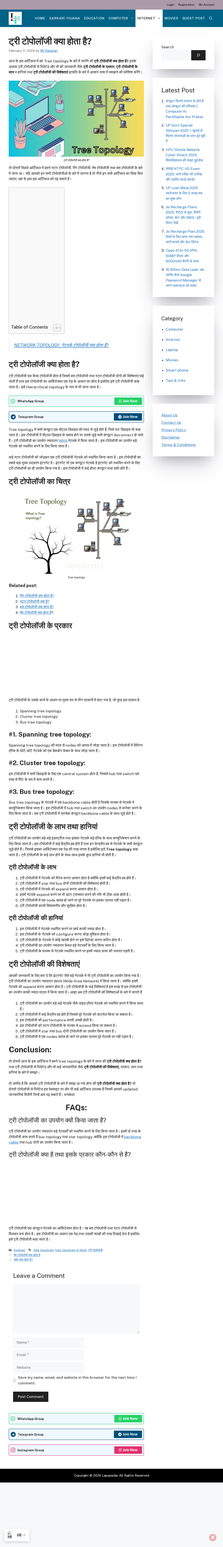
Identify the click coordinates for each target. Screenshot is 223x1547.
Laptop (172, 350)
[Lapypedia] (15, 18)
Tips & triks (176, 380)
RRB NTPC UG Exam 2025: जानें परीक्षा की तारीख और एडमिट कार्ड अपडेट (184, 174)
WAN (63, 440)
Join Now (130, 401)
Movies (171, 18)
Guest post (193, 18)
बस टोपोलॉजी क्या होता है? (37, 607)
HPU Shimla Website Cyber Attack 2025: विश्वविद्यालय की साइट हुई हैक (184, 155)
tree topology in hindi (70, 1250)
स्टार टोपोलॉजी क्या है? (34, 601)
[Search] (198, 55)
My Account (206, 4)
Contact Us (171, 422)
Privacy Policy (173, 430)
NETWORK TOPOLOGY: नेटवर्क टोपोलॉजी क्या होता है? (61, 345)
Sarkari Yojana (64, 18)
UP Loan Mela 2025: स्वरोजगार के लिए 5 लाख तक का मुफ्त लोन (184, 193)
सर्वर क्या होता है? (23, 1259)
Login (170, 4)
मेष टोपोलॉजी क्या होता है (35, 612)
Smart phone (177, 370)
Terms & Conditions (178, 445)
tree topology (43, 1250)
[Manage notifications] (212, 1537)
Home (40, 18)
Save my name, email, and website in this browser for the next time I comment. (77, 1380)
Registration (186, 4)
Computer (118, 18)
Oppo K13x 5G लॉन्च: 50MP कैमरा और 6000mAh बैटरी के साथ (182, 255)
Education (94, 18)
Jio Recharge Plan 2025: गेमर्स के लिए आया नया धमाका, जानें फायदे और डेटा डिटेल (185, 236)
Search (167, 47)
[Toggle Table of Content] (55, 327)
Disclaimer (170, 437)
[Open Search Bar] (210, 18)
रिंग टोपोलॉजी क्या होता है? (37, 596)
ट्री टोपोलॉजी (95, 1250)
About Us (169, 415)
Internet (146, 18)
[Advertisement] (35, 257)
